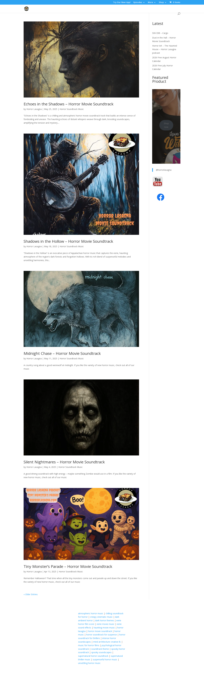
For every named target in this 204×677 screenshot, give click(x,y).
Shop (161, 2)
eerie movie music (105, 624)
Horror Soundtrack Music (72, 109)
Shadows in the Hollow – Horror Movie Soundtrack (68, 241)
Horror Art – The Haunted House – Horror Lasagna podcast (164, 49)
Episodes (138, 2)
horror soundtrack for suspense (101, 634)
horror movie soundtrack (100, 631)
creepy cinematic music (101, 616)
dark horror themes (104, 620)
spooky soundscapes (101, 652)
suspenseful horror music (105, 659)
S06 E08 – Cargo (160, 33)
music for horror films (88, 645)
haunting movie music (104, 627)
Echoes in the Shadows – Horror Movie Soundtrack (68, 104)
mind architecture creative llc (107, 641)
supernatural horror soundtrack (93, 655)
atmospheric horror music (90, 613)
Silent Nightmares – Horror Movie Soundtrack (64, 462)
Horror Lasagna (34, 109)
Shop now (166, 125)
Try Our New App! (122, 2)
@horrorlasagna (163, 169)
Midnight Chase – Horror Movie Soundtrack (62, 353)
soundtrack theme (100, 648)
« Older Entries (31, 594)
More (150, 2)
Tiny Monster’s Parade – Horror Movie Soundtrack (68, 566)
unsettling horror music (89, 663)
